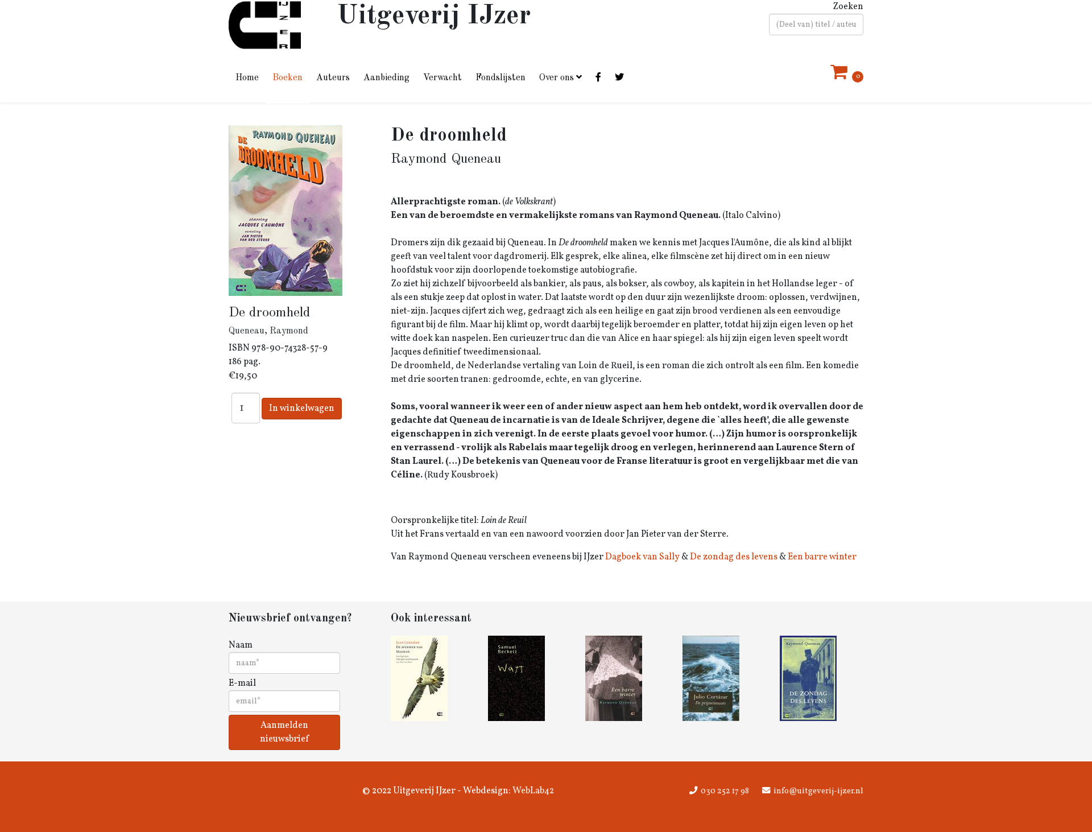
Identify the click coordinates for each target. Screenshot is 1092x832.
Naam (241, 645)
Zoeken (848, 7)
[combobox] (816, 24)
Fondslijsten (500, 78)
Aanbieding (386, 78)
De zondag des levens (733, 557)
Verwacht (442, 78)
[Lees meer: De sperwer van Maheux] (432, 678)
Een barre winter (822, 557)
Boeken (287, 78)
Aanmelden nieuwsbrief (284, 732)
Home (247, 78)
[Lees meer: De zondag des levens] (821, 678)
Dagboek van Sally (642, 557)
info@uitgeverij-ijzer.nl (818, 791)
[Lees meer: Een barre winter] (627, 678)
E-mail (242, 683)
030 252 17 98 (725, 791)
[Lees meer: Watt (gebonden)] (530, 678)
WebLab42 (532, 791)
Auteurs (333, 78)
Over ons (556, 78)
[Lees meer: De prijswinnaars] (724, 678)
